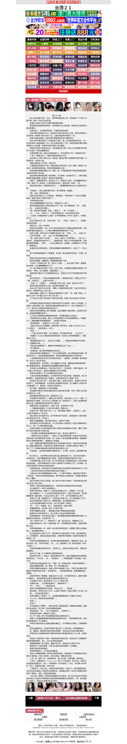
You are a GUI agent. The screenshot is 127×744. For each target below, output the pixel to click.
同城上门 (57, 39)
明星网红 (82, 52)
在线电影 (31, 74)
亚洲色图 (57, 57)
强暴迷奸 (44, 74)
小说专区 (31, 65)
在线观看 (57, 44)
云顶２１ (63, 7)
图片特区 (31, 57)
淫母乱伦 (95, 48)
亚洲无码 (44, 82)
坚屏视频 (95, 74)
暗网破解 (57, 48)
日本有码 (57, 69)
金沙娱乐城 (63, 719)
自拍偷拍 (95, 44)
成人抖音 (31, 48)
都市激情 (44, 61)
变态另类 (69, 87)
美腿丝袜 (82, 57)
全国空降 (44, 39)
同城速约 (63, 91)
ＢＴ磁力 (31, 82)
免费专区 (31, 44)
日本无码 (44, 69)
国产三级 (95, 82)
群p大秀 (89, 719)
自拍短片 (44, 78)
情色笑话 (69, 65)
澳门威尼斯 (38, 719)
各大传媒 (82, 44)
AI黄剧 (44, 44)
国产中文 (57, 52)
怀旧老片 (82, 74)
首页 (28, 100)
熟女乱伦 (44, 87)
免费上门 (69, 39)
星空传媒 (95, 87)
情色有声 (57, 78)
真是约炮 (31, 39)
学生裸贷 (82, 78)
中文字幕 (69, 69)
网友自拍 (44, 57)
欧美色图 (69, 57)
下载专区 (95, 52)
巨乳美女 (95, 39)
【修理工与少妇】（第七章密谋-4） (54, 698)
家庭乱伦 (82, 61)
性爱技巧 (44, 65)
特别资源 (31, 87)
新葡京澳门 (38, 714)
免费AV (32, 52)
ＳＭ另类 (69, 74)
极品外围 (82, 39)
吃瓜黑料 (69, 44)
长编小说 (57, 65)
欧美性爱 (95, 69)
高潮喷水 (69, 52)
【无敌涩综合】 (89, 714)
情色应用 (95, 65)
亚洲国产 (82, 69)
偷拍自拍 (82, 48)
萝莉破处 (69, 48)
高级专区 (31, 78)
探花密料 (82, 87)
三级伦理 (57, 74)
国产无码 (82, 82)
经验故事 (82, 65)
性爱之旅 (31, 69)
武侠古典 (95, 61)
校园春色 (57, 61)
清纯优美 (95, 57)
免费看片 (44, 48)
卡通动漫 (57, 87)
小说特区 (31, 61)
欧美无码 (69, 82)
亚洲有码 (57, 82)
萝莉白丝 (69, 78)
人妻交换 (82, 717)
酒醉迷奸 (95, 78)
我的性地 (80, 741)
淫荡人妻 (69, 61)
